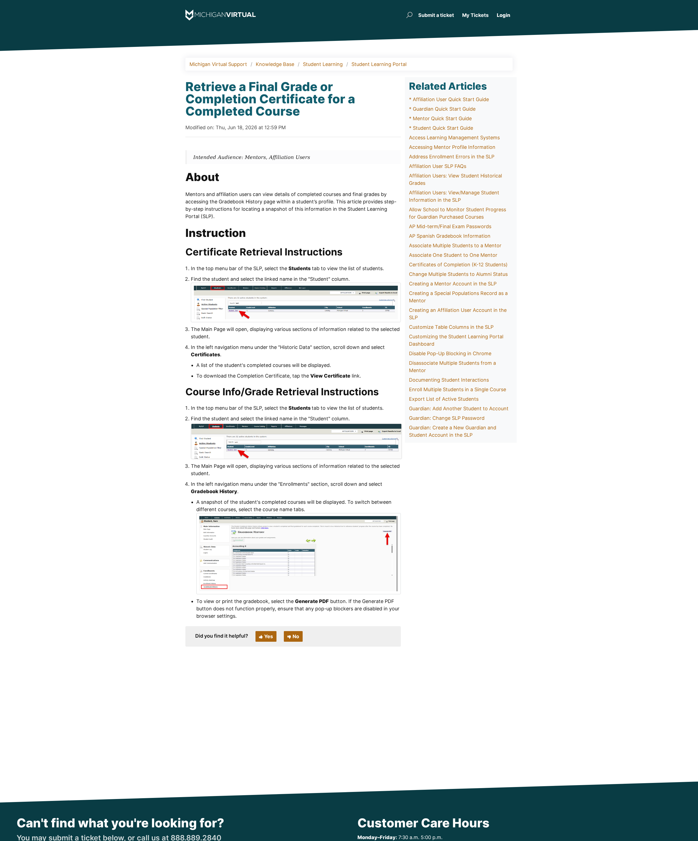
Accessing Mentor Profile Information (452, 147)
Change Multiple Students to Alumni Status (458, 274)
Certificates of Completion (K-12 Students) (458, 264)
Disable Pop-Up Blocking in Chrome (450, 353)
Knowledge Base (275, 64)
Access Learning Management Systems (454, 137)
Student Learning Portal (379, 64)
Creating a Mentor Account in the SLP (453, 284)
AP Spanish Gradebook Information (450, 236)
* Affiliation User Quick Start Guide (449, 99)
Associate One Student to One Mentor (453, 255)
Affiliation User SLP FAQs (437, 166)
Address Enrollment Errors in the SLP (451, 156)
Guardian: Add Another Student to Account (459, 408)
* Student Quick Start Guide (441, 128)
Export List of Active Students (444, 399)
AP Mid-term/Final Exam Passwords (450, 226)
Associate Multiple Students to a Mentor (455, 245)
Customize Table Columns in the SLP (451, 327)
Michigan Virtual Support (218, 64)
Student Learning (323, 64)
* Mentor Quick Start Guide (440, 118)
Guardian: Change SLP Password (447, 418)
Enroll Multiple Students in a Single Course (457, 389)
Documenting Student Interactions (449, 380)
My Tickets (475, 15)
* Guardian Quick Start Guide (442, 109)
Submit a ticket (436, 15)
